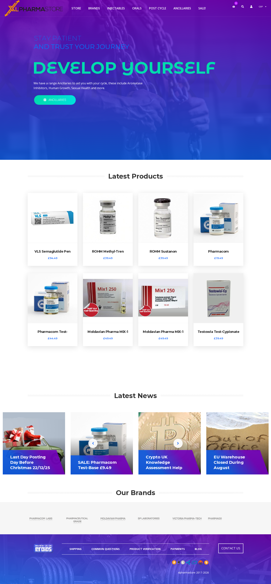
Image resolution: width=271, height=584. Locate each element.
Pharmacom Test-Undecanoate (52, 332)
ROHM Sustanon (163, 251)
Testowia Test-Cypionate (218, 332)
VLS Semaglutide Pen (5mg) (52, 251)
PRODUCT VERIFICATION (145, 549)
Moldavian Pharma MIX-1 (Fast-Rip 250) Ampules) (108, 332)
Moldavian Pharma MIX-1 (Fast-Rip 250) (163, 332)
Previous (93, 443)
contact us (230, 548)
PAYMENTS (178, 549)
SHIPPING (75, 549)
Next (178, 443)
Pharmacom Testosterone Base (218, 251)
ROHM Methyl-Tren (108, 251)
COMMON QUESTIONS (105, 549)
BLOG (198, 549)
